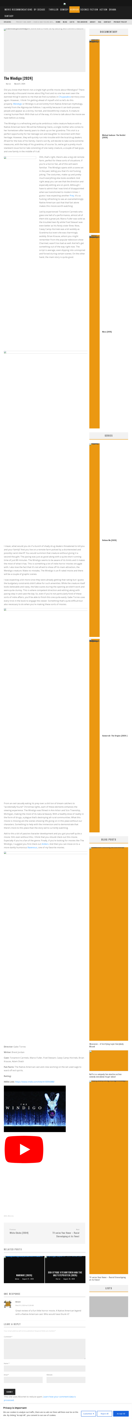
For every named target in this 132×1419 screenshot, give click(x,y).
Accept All (121, 1413)
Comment (8, 1337)
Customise (87, 1413)
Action (103, 9)
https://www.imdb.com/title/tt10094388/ (35, 1081)
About (93, 22)
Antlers (45, 844)
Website (49, 1375)
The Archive (82, 22)
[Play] (24, 1150)
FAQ (99, 22)
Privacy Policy (120, 22)
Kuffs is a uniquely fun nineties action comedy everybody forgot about (105, 1075)
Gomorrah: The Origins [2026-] (114, 735)
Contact (107, 22)
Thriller (54, 9)
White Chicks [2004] (19, 1231)
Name (7, 1363)
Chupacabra (65, 96)
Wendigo (17, 103)
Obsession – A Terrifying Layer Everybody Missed (106, 1045)
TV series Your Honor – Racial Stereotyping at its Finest (65, 1233)
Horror (74, 9)
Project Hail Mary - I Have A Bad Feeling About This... (38, 22)
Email (6, 1375)
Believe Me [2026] (109, 540)
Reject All (104, 1413)
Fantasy (9, 16)
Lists (72, 22)
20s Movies (9, 1216)
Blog (65, 22)
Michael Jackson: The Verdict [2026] (113, 136)
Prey (72, 195)
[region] (66, 1411)
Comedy (64, 9)
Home (58, 22)
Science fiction (89, 9)
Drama (112, 9)
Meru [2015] (107, 331)
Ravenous (32, 847)
